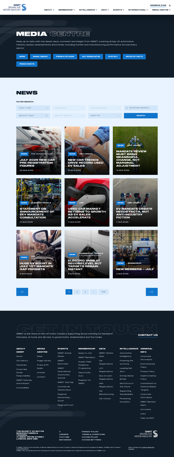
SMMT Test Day (66, 382)
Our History (22, 361)
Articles (41, 373)
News (40, 356)
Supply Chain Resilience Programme (84, 365)
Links (143, 414)
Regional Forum (65, 405)
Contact (41, 377)
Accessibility (22, 388)
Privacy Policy (147, 371)
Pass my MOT (147, 418)
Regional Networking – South (64, 398)
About (19, 356)
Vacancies (21, 365)
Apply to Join (85, 353)
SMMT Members (86, 357)
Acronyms (145, 409)
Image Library (44, 361)
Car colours (105, 399)
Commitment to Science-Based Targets (148, 387)
